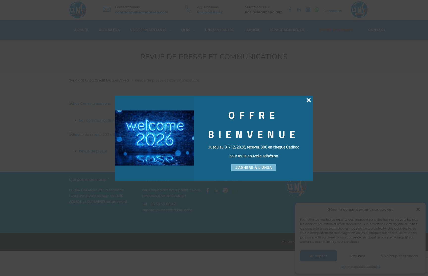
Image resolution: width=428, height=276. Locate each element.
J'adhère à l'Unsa (253, 168)
